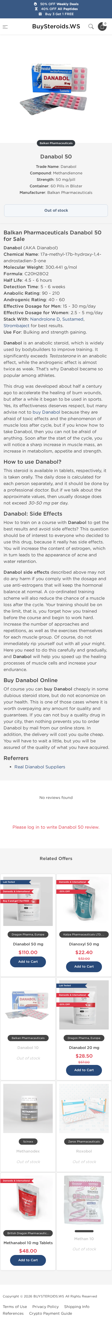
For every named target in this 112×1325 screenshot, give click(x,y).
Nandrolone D (45, 319)
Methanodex (28, 1151)
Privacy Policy (45, 1306)
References (13, 1313)
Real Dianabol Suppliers (39, 766)
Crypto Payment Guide (50, 1313)
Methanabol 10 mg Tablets (28, 1243)
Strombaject (16, 325)
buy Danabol (46, 412)
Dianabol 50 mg (28, 944)
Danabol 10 (28, 1047)
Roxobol (84, 1151)
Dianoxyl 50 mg (84, 944)
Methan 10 (84, 1239)
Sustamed (72, 319)
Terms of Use (15, 1306)
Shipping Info (76, 1306)
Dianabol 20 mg (84, 1047)
